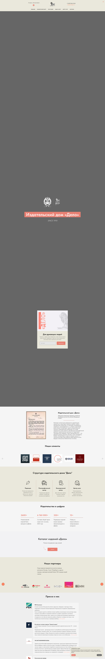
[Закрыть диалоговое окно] (103, 2)
